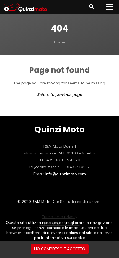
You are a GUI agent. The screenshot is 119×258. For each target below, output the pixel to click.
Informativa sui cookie (65, 237)
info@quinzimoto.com (65, 173)
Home (59, 42)
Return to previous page (59, 94)
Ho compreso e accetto (59, 248)
